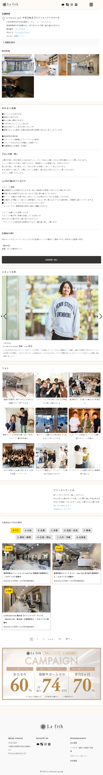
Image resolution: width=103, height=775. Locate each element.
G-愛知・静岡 (24, 537)
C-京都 (54, 530)
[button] (91, 5)
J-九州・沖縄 (63, 537)
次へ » (69, 639)
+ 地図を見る (9, 42)
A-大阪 (28, 530)
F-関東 (87, 530)
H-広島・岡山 (44, 537)
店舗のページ (19, 36)
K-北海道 (81, 537)
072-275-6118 (20, 29)
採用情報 (73, 760)
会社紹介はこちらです (62, 509)
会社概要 (73, 743)
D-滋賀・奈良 (71, 530)
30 (60, 639)
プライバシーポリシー (79, 756)
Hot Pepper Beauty (22, 32)
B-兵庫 (41, 530)
